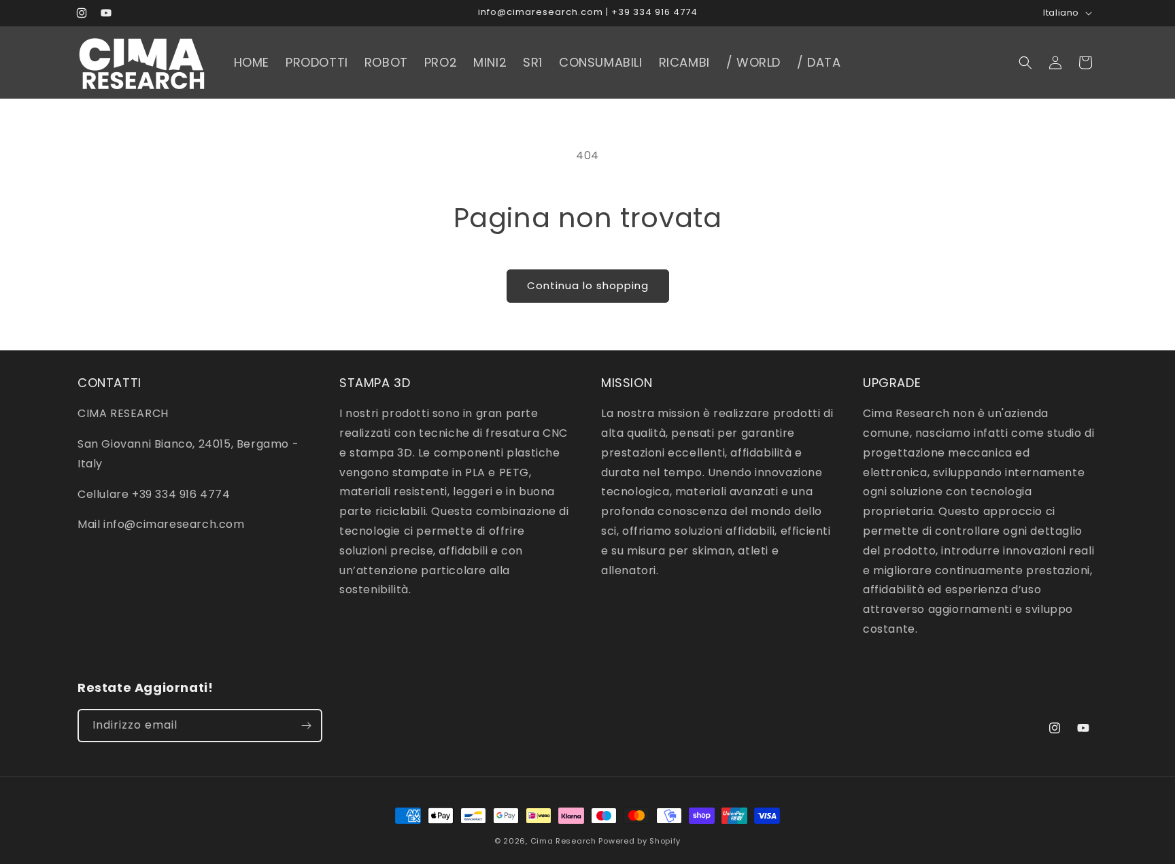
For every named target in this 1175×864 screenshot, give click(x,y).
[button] (1025, 63)
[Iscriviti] (306, 725)
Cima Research (563, 840)
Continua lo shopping (588, 285)
